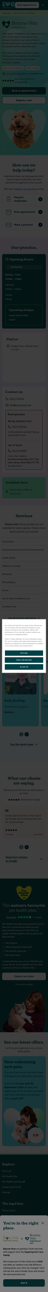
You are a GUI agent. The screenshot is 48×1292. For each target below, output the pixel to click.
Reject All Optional (24, 660)
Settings (24, 653)
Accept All (24, 667)
